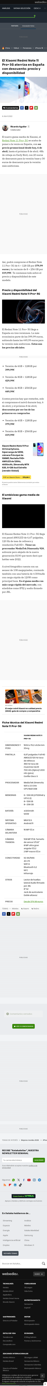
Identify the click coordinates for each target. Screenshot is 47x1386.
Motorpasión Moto (31, 1324)
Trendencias (8, 1337)
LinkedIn (15, 1184)
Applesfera (7, 1294)
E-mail (36, 108)
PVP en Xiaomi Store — (16, 477)
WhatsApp (13, 1179)
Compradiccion (9, 1344)
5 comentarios (12, 108)
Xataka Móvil (8, 1291)
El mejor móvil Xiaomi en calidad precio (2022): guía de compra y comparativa (23, 709)
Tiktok (20, 1184)
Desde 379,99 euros (33, 901)
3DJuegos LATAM (31, 1357)
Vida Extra (28, 1291)
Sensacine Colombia (32, 1364)
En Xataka (8, 705)
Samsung (28, 1235)
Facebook (22, 108)
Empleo (6, 1245)
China (7, 48)
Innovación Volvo (28, 26)
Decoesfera (7, 1340)
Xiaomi (26, 908)
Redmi (36, 908)
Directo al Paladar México (10, 1369)
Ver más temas (10, 1253)
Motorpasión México (32, 1368)
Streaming (7, 1220)
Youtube (29, 1179)
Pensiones (27, 48)
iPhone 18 (39, 48)
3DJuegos (28, 1287)
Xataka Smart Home (11, 1298)
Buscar (43, 1263)
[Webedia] (41, 2)
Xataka (6, 1287)
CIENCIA (37, 8)
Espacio (6, 1225)
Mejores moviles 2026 (30, 1140)
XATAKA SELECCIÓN (22, 8)
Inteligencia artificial (11, 1240)
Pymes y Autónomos (32, 1340)
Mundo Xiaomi (8, 1302)
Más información (9, 1383)
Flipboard (31, 108)
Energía (6, 1230)
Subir (37, 1274)
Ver (24, 1026)
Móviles (15, 908)
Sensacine (28, 1304)
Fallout (16, 48)
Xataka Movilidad (31, 1230)
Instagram (34, 1179)
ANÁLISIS (6, 8)
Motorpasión (29, 1320)
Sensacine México (31, 1361)
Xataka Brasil (8, 1361)
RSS (5, 1184)
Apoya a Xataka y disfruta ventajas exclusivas (23, 1201)
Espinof (27, 1307)
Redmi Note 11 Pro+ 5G (15, 140)
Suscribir (38, 1160)
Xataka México (9, 1357)
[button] (20, 126)
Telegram (39, 1179)
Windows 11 (29, 1245)
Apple (5, 1235)
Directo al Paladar (10, 1320)
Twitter (26, 108)
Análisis (27, 1220)
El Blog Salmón (30, 1337)
